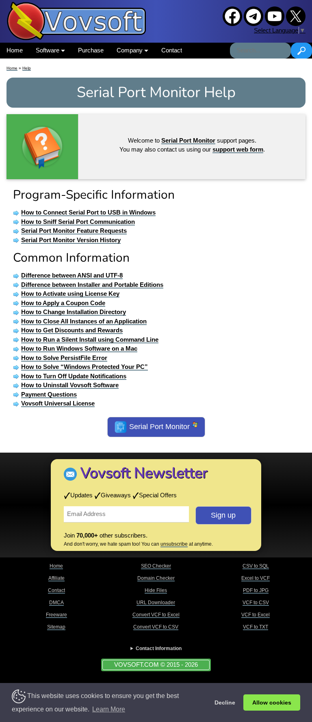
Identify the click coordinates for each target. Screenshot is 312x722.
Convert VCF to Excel (156, 615)
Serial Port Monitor (159, 427)
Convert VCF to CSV (155, 627)
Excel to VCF (255, 578)
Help (26, 68)
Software (48, 50)
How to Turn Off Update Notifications (73, 376)
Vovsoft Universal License (58, 403)
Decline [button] (224, 702)
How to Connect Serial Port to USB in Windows (88, 212)
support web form (237, 149)
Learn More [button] (108, 709)
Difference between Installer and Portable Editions (92, 284)
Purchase (91, 50)
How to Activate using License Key (70, 293)
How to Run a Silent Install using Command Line (89, 339)
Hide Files (156, 590)
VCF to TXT (255, 627)
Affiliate (56, 578)
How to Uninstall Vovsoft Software (70, 385)
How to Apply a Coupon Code (63, 302)
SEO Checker (156, 566)
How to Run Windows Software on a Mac (79, 348)
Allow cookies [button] (271, 702)
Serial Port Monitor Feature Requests (74, 230)
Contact (171, 50)
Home (14, 50)
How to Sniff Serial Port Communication (78, 221)
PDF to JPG (256, 590)
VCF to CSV (256, 602)
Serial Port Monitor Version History (71, 239)
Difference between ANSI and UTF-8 (72, 275)
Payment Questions (49, 394)
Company (130, 50)
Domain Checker (156, 578)
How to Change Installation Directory (73, 311)
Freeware (56, 615)
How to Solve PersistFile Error (64, 357)
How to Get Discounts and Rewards (72, 330)
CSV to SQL (256, 566)
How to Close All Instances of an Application (84, 321)
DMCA (56, 602)
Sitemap (56, 627)
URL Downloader (155, 602)
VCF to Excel (255, 615)
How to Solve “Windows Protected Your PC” (84, 366)
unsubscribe (174, 544)
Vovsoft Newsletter (144, 473)
